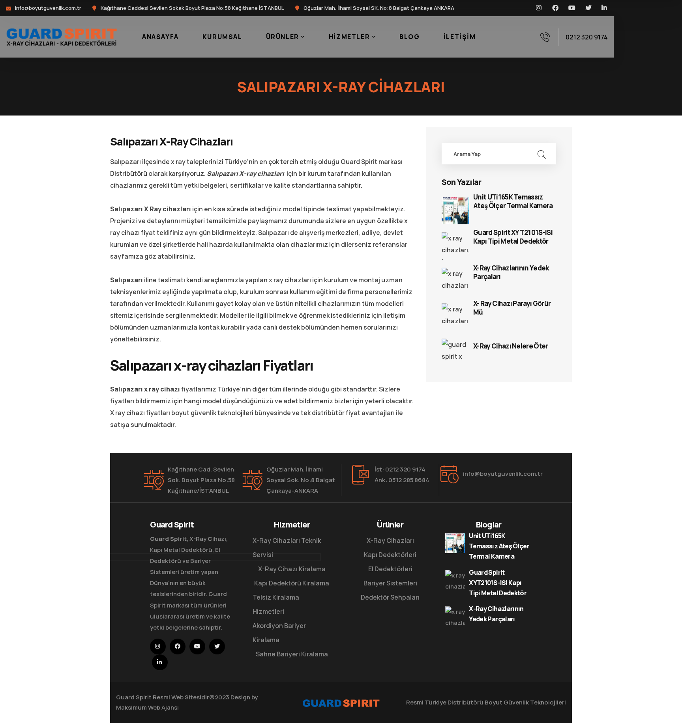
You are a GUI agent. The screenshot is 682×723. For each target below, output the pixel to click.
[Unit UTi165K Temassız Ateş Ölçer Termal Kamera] (455, 210)
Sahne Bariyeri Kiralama (292, 654)
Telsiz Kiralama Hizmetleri (276, 604)
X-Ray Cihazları (390, 540)
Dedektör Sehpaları (390, 597)
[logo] (61, 36)
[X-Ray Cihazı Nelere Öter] (455, 352)
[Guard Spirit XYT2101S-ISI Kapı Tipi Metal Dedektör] (455, 246)
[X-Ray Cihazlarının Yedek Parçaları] (455, 281)
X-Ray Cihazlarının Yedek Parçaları (511, 272)
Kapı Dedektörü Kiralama (291, 583)
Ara (541, 153)
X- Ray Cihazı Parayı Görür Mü (512, 308)
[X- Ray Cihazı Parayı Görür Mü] (455, 317)
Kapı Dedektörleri (390, 554)
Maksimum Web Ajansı (147, 707)
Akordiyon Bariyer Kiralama (279, 632)
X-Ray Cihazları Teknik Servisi (287, 547)
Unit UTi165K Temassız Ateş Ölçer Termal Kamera (513, 201)
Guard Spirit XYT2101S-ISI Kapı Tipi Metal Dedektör (513, 237)
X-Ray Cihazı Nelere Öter (510, 346)
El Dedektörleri (390, 569)
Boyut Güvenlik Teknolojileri (525, 702)
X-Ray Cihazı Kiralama (292, 569)
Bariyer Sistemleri (390, 583)
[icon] (539, 8)
